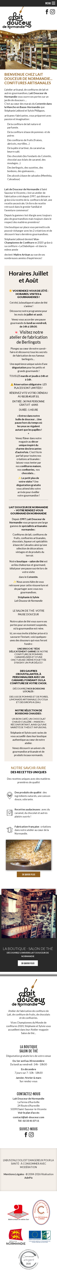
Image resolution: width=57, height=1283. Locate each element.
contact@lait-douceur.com (28, 1117)
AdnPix (28, 1177)
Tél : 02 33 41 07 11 (28, 1120)
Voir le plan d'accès (28, 1112)
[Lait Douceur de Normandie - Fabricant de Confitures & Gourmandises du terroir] (17, 18)
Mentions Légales (14, 1174)
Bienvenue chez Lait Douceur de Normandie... (28, 78)
